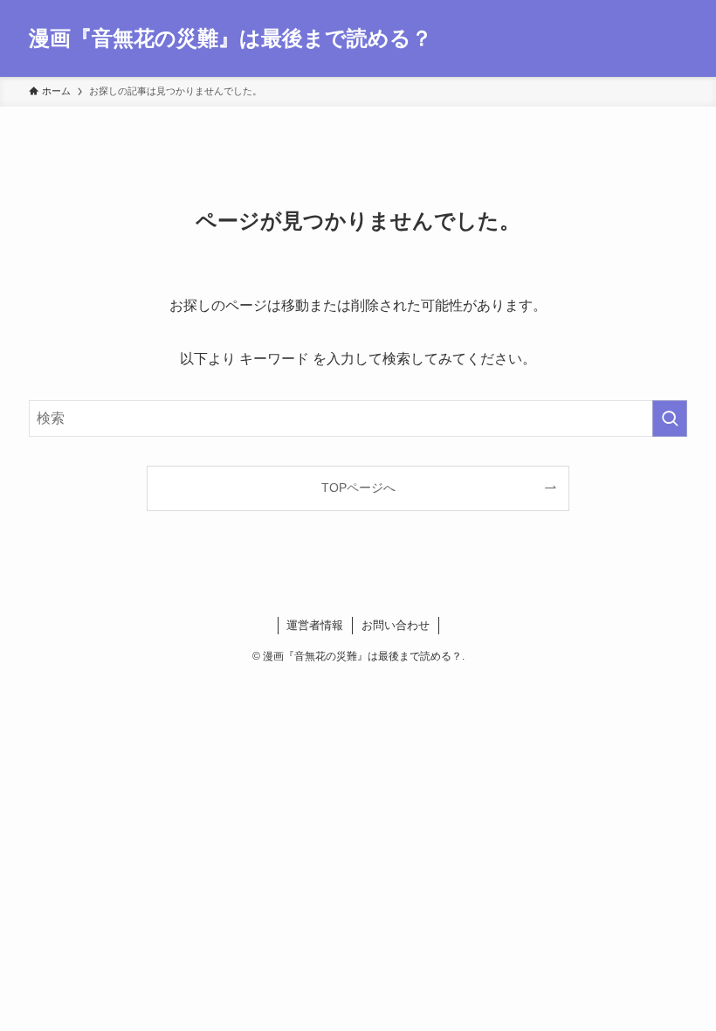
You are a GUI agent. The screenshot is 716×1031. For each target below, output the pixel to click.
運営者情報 (314, 625)
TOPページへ (358, 488)
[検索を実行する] (669, 418)
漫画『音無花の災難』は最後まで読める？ (230, 38)
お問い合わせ (395, 625)
